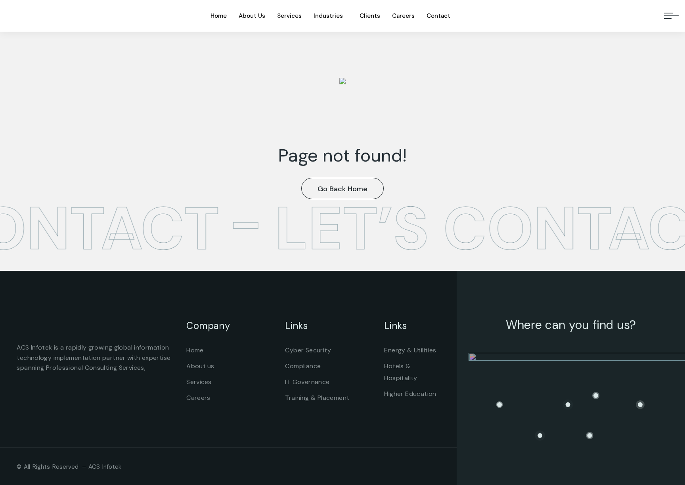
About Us (252, 16)
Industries (328, 16)
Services (289, 16)
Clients (370, 16)
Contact (438, 16)
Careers (403, 16)
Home (218, 16)
